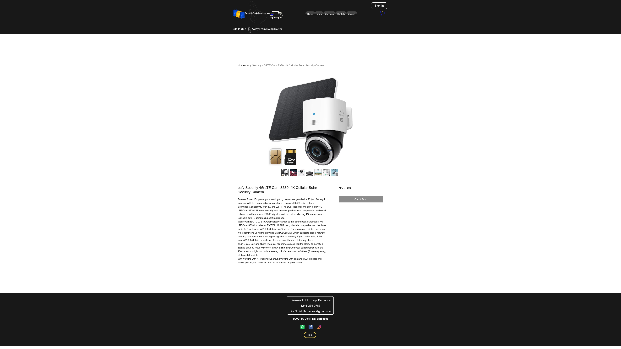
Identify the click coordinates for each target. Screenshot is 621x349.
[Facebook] (311, 327)
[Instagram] (319, 327)
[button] (319, 13)
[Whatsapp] (302, 327)
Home (241, 65)
